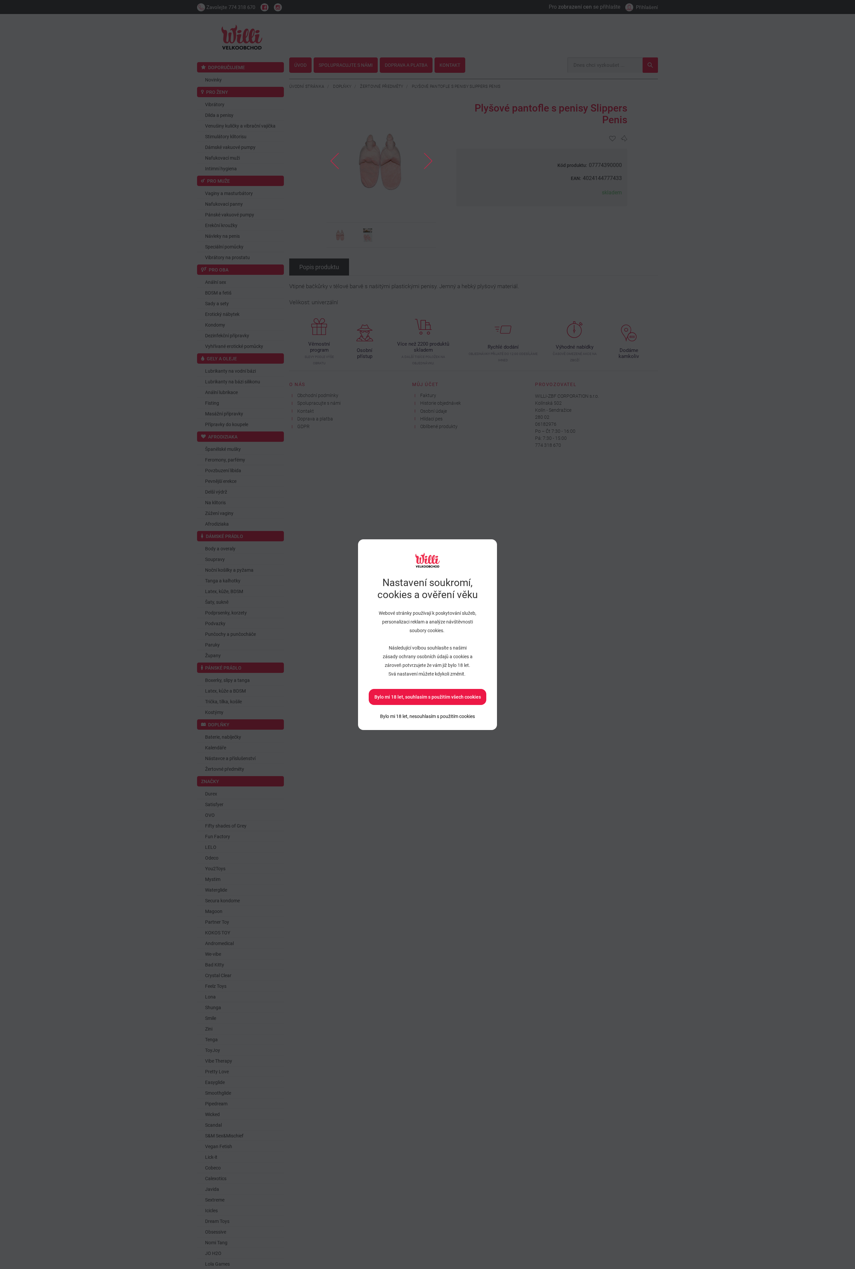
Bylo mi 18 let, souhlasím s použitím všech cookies (427, 697)
